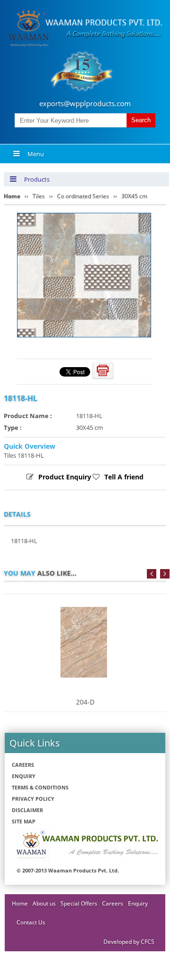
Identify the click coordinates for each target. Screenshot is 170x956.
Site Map (23, 821)
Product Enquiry (64, 476)
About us (44, 903)
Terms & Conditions (40, 787)
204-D (85, 701)
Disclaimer (27, 809)
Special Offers (78, 903)
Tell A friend (124, 476)
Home (20, 903)
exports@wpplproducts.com (85, 103)
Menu (35, 154)
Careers (23, 764)
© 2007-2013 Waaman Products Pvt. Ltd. (68, 870)
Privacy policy (33, 798)
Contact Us (31, 922)
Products (37, 179)
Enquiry (23, 776)
